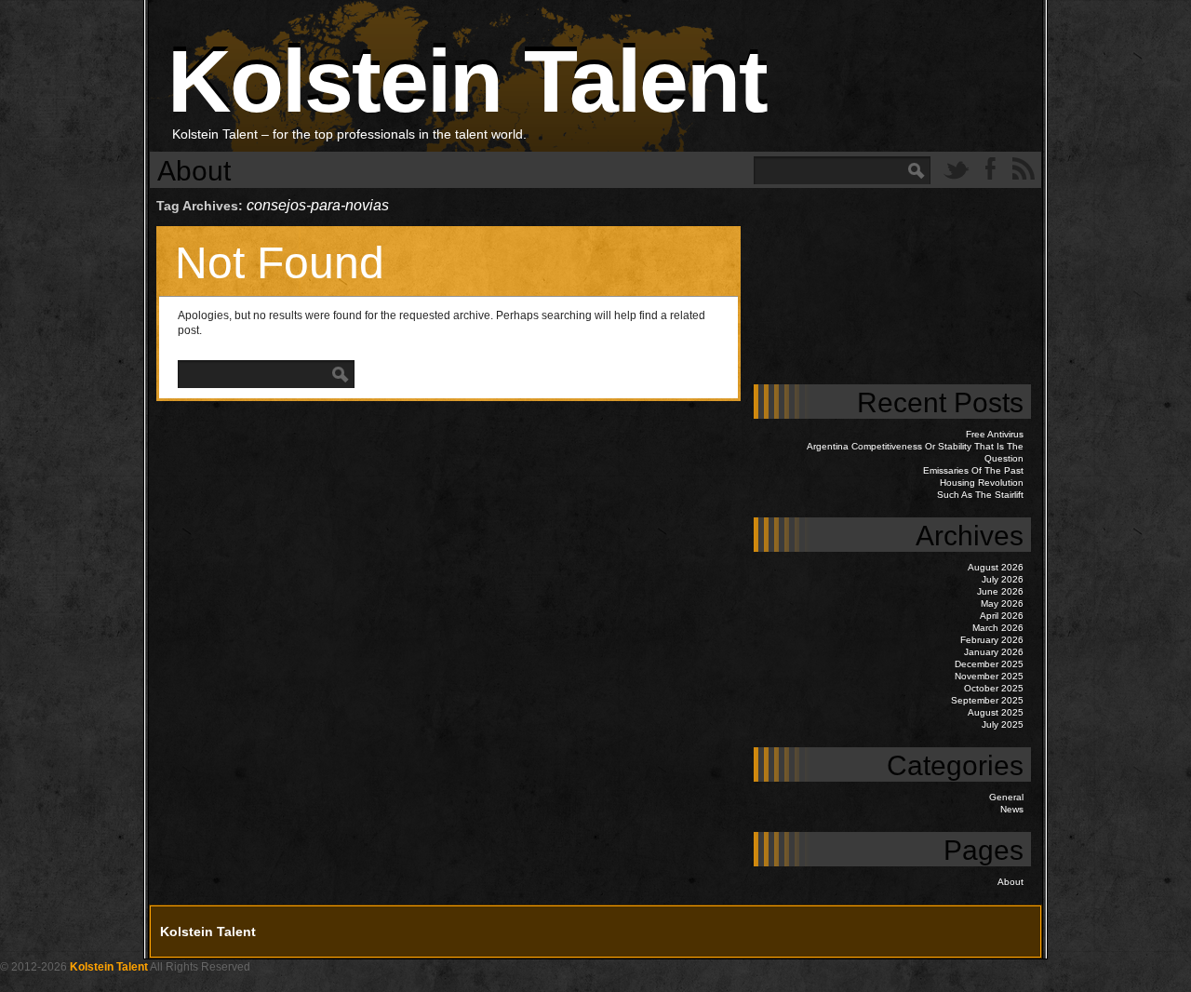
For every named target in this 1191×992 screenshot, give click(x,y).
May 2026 (1002, 603)
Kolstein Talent (467, 81)
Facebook (990, 168)
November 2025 (989, 676)
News (1012, 809)
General (1006, 797)
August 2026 (996, 567)
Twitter (956, 168)
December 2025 (989, 664)
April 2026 (1002, 615)
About (194, 170)
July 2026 (1003, 579)
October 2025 (994, 688)
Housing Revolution (982, 482)
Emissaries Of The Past (973, 470)
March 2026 (998, 628)
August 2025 (996, 712)
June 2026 (1000, 591)
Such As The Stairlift (980, 494)
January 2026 (994, 652)
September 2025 (987, 700)
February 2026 (992, 640)
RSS (1023, 168)
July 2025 (1003, 724)
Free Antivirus (995, 434)
